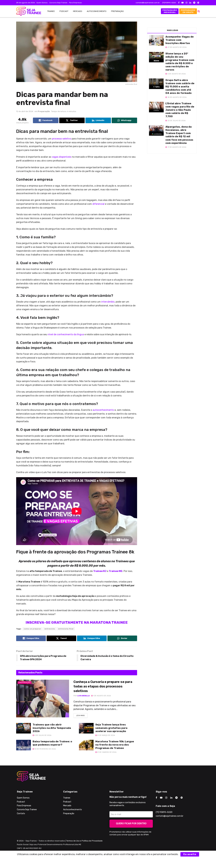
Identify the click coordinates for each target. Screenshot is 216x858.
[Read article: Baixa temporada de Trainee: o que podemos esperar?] (23, 745)
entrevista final (65, 629)
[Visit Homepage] (27, 11)
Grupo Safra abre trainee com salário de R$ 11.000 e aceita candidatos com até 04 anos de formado (179, 86)
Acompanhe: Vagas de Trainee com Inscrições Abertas (179, 40)
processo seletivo (61, 138)
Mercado (77, 11)
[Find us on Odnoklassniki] (198, 2)
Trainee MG (115, 571)
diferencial (98, 204)
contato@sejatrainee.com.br (148, 3)
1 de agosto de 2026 (102, 696)
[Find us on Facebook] (178, 2)
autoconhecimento (103, 410)
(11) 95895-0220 (164, 812)
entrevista (50, 629)
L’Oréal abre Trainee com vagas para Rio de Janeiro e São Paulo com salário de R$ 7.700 (179, 110)
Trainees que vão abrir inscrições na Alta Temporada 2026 (52, 727)
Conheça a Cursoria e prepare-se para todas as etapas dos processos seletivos (102, 686)
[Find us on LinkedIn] (190, 2)
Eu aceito (189, 854)
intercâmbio (107, 301)
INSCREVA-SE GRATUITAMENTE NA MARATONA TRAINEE (77, 622)
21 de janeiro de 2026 (106, 752)
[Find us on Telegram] (194, 2)
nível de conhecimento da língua (65, 334)
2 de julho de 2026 (42, 735)
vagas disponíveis (61, 156)
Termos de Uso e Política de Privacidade (84, 841)
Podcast (64, 11)
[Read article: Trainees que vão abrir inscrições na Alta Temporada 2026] (23, 728)
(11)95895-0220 (169, 3)
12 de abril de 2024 (24, 111)
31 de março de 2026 (106, 735)
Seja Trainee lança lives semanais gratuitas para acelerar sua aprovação (111, 727)
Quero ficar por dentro (131, 823)
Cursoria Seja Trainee (58, 3)
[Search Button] (199, 11)
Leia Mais (81, 714)
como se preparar (32, 629)
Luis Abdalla (83, 696)
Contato (21, 813)
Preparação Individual (170, 11)
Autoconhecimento (96, 11)
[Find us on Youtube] (182, 2)
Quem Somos (42, 3)
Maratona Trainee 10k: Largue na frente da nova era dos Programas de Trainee (114, 744)
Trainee (51, 11)
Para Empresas (75, 3)
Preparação (117, 11)
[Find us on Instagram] (186, 2)
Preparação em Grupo (188, 11)
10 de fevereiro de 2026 (45, 749)
